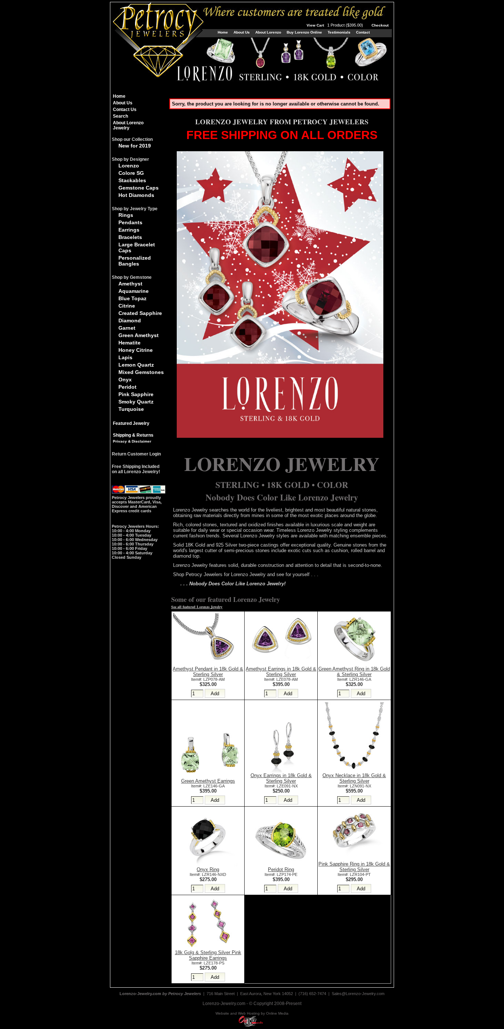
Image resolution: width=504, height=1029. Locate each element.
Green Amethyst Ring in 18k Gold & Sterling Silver (354, 671)
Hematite (129, 343)
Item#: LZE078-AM (281, 679)
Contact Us (125, 109)
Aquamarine (133, 291)
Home (223, 32)
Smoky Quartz (135, 402)
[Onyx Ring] (208, 865)
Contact (363, 32)
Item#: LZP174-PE (281, 874)
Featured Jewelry (131, 423)
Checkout (380, 25)
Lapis (125, 357)
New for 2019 (134, 146)
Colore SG (131, 173)
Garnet (126, 328)
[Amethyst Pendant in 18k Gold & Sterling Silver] (208, 664)
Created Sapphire (140, 313)
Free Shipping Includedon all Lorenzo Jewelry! (136, 469)
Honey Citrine (135, 350)
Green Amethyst (138, 335)
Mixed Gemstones (141, 372)
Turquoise (131, 409)
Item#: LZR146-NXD (208, 874)
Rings (125, 215)
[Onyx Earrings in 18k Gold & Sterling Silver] (281, 771)
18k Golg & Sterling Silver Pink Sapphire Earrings (208, 955)
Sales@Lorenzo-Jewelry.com (358, 993)
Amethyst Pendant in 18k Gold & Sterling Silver (208, 671)
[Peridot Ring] (281, 865)
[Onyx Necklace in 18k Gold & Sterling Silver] (354, 771)
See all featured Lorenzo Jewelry (196, 606)
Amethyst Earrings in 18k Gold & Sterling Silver (281, 671)
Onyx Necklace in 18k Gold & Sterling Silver (354, 778)
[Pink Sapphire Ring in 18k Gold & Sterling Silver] (354, 859)
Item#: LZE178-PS (207, 963)
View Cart (335, 25)
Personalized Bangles (134, 261)
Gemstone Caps (138, 188)
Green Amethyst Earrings (208, 781)
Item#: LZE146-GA (208, 786)
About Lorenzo (268, 32)
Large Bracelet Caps (136, 247)
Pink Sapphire (135, 394)
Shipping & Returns (133, 435)
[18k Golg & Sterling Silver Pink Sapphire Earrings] (208, 948)
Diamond (129, 320)
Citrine (126, 306)
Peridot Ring (281, 869)
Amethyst (130, 284)
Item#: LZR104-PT (354, 874)
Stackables (132, 180)
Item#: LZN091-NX (354, 786)
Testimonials (339, 32)
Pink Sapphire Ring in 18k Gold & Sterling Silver (354, 866)
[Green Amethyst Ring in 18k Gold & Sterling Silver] (354, 664)
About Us (242, 32)
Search (120, 116)
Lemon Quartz (136, 365)
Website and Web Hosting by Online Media (252, 1013)
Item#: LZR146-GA (354, 679)
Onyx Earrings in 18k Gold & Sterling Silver (281, 778)
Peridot (127, 387)
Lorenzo (128, 166)
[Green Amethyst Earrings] (208, 776)
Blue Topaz (132, 298)
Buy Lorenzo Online (304, 32)
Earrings (128, 230)
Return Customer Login (136, 454)
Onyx (125, 379)
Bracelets (130, 237)
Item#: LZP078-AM (208, 679)
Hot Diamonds (136, 195)
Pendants (130, 222)
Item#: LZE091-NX (281, 786)
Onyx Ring (208, 869)
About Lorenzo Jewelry (128, 125)
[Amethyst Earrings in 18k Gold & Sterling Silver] (281, 664)
